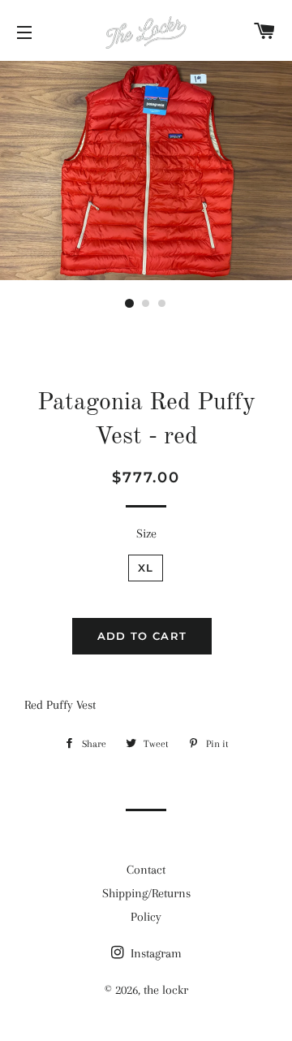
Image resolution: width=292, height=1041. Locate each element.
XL (146, 567)
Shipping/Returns (146, 893)
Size (146, 533)
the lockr (166, 990)
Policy (146, 916)
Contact (146, 869)
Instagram (154, 953)
